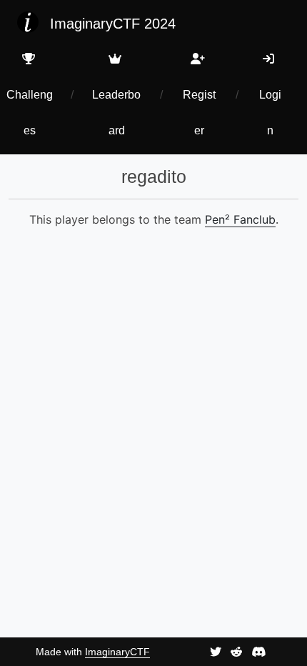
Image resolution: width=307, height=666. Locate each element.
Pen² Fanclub (240, 219)
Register (199, 112)
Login (270, 112)
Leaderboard (116, 112)
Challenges (29, 112)
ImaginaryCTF (117, 651)
